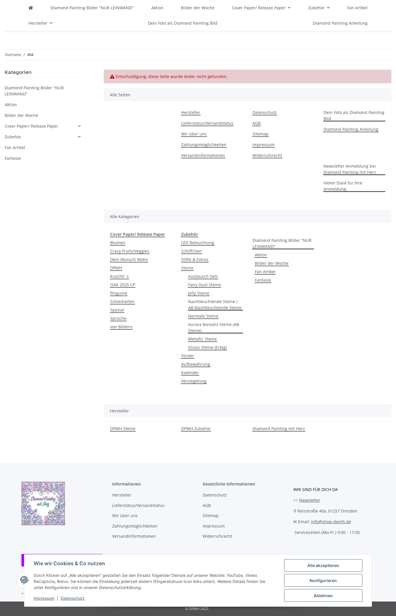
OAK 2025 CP (122, 284)
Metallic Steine (202, 339)
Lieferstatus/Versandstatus (207, 123)
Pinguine (118, 293)
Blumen (117, 242)
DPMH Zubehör (196, 428)
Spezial (117, 310)
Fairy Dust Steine (204, 284)
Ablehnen (323, 595)
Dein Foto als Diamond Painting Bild (182, 23)
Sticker (187, 355)
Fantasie (263, 280)
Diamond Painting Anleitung (340, 23)
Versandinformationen (203, 155)
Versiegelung (193, 381)
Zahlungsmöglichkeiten (203, 144)
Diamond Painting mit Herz (279, 428)
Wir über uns (194, 134)
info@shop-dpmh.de (331, 521)
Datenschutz (73, 598)
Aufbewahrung (195, 364)
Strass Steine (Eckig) (207, 347)
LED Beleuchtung (197, 242)
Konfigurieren (323, 580)
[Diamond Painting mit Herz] (30, 7)
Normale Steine (203, 316)
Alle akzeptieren (323, 565)
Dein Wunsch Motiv (129, 259)
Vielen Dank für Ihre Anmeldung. (343, 186)
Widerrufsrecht (267, 155)
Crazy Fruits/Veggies (129, 251)
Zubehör (13, 136)
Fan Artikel (265, 271)
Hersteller (190, 112)
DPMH (116, 268)
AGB (257, 123)
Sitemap (260, 134)
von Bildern (121, 326)
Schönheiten (122, 301)
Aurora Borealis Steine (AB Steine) (213, 327)
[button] (43, 126)
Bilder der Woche (271, 263)
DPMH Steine (122, 428)
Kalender (190, 372)
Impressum (44, 598)
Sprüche (118, 318)
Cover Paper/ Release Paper (31, 126)
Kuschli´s (119, 276)
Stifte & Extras (194, 259)
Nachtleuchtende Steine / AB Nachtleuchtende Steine (214, 304)
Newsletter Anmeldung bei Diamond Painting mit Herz (350, 169)
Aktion (261, 255)
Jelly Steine (198, 293)
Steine (187, 268)
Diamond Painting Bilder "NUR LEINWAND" (282, 243)
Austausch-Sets (203, 276)
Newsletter (309, 500)
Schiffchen (191, 251)
